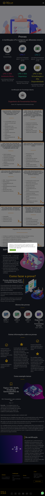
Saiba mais (19, 247)
